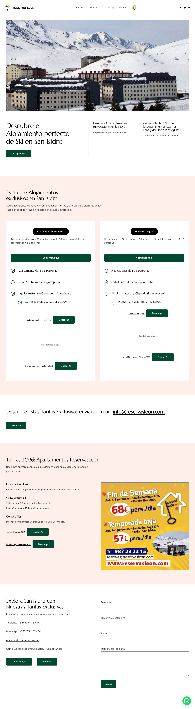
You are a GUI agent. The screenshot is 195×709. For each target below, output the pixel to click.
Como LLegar (19, 661)
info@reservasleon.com (139, 411)
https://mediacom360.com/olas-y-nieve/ (27, 508)
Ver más (16, 425)
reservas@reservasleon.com (22, 640)
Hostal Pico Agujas (136, 313)
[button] (186, 700)
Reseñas (47, 661)
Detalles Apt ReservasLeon (39, 319)
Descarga (64, 319)
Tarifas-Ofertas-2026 (15, 532)
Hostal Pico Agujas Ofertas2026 (136, 357)
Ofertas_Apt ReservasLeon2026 (39, 366)
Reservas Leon (23, 8)
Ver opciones (18, 153)
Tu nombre (107, 602)
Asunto (105, 633)
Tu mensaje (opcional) (113, 648)
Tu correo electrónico (113, 617)
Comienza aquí (51, 257)
